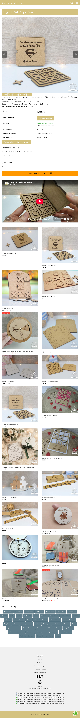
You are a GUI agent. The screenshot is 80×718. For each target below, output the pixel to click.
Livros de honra (55, 620)
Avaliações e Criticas (40, 669)
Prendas (4, 616)
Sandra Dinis (12, 2)
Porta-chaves (49, 636)
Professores (27, 616)
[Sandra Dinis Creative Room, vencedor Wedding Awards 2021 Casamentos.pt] (40, 703)
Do (10, 94)
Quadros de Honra (68, 620)
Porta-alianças (19, 620)
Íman (58, 636)
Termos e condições (40, 666)
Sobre (40, 659)
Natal (12, 616)
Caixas (37, 624)
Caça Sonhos (68, 628)
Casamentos (29, 611)
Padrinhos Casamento (16, 632)
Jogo (5, 94)
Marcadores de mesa (41, 620)
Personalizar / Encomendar (16, 142)
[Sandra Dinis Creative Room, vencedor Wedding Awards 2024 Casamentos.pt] (40, 697)
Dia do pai (46, 624)
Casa (19, 616)
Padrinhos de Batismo (26, 636)
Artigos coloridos (52, 632)
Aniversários (72, 611)
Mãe (29, 94)
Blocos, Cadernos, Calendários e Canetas (49, 628)
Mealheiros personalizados (60, 624)
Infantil (15, 624)
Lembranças (50, 611)
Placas (29, 620)
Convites (8, 620)
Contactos (40, 663)
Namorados (7, 611)
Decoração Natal (28, 628)
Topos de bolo (66, 616)
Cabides (75, 616)
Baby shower (54, 616)
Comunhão (61, 611)
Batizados (40, 611)
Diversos (43, 616)
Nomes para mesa (26, 624)
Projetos (6, 624)
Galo (16, 94)
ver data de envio (45, 118)
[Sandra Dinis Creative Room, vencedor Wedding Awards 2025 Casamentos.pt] (40, 695)
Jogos (74, 624)
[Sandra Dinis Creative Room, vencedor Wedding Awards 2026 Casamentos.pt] (40, 693)
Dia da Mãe (18, 611)
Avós (36, 616)
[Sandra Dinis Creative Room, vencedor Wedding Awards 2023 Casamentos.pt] (40, 699)
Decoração (40, 632)
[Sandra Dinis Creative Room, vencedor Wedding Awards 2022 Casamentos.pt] (40, 701)
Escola (39, 636)
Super (22, 94)
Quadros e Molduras (14, 628)
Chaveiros (30, 632)
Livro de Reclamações (40, 672)
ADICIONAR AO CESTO (39, 173)
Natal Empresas (65, 632)
